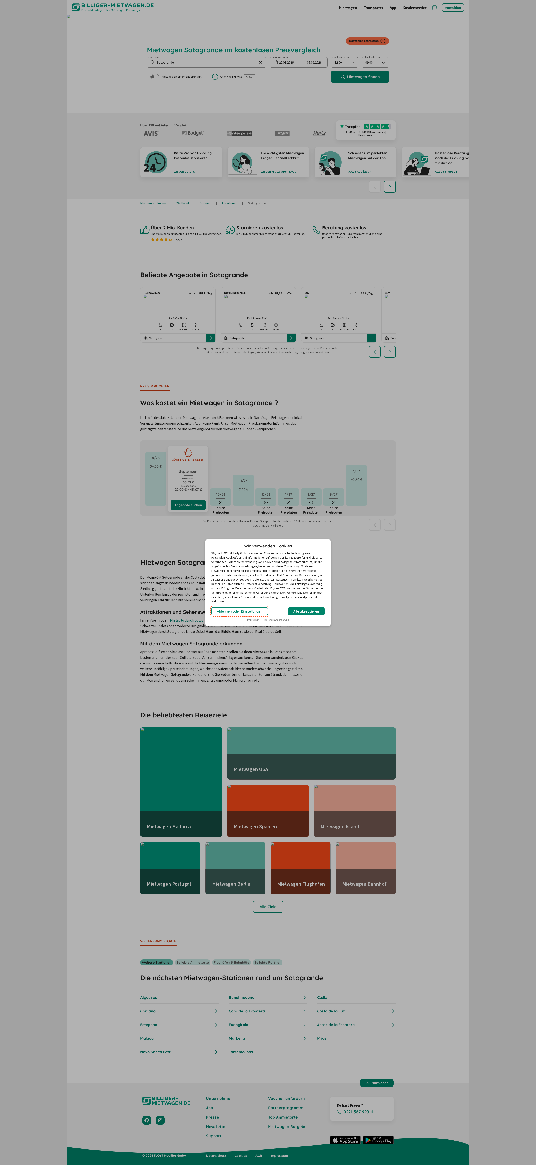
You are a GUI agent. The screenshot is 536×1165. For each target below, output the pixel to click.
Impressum (253, 619)
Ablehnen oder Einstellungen (240, 611)
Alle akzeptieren (306, 611)
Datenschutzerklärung (276, 619)
